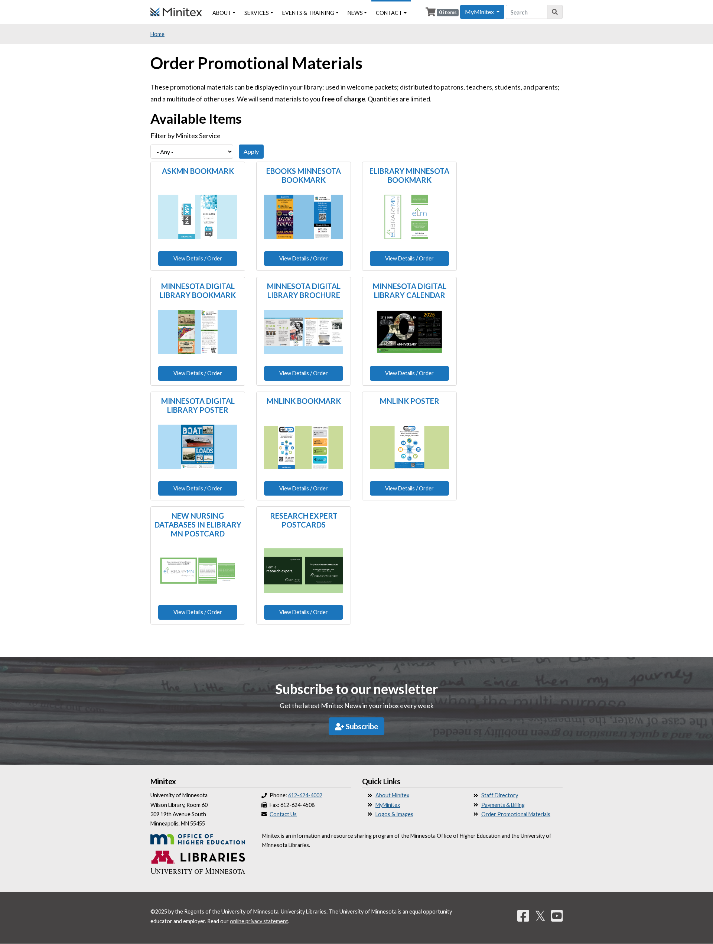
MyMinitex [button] (480, 11)
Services (256, 13)
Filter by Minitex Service (185, 136)
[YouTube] (557, 915)
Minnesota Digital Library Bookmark (198, 290)
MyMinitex (387, 805)
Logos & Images (394, 814)
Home (157, 34)
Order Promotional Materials (515, 814)
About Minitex (392, 795)
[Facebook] (523, 915)
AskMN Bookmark (198, 170)
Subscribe (361, 726)
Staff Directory (499, 795)
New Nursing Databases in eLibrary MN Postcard (197, 524)
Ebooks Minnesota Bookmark (303, 175)
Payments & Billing (503, 805)
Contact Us (283, 814)
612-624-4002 (305, 795)
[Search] (555, 12)
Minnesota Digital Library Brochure (304, 290)
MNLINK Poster (409, 400)
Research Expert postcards (304, 520)
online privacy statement (259, 921)
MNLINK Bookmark (304, 400)
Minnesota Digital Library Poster (198, 405)
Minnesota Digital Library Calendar (409, 290)
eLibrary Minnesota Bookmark (409, 175)
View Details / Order (197, 258)
